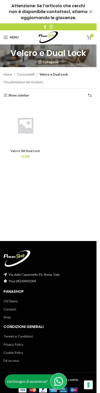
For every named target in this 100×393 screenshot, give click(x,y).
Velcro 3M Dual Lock (25, 151)
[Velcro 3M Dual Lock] (25, 125)
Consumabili (26, 74)
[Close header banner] (91, 11)
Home (7, 74)
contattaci (58, 11)
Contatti (9, 309)
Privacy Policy (13, 344)
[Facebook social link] (45, 26)
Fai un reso (11, 360)
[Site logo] (48, 37)
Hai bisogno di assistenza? (27, 381)
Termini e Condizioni (18, 336)
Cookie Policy (13, 353)
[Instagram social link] (51, 26)
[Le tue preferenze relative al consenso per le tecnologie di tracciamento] (88, 384)
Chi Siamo (10, 301)
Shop (7, 317)
